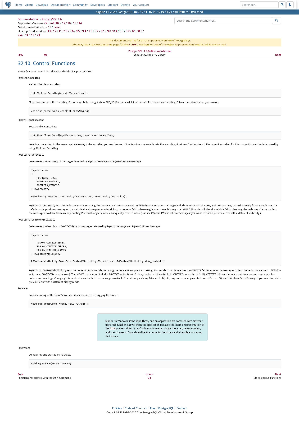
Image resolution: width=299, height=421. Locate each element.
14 (80, 23)
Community (80, 4)
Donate (125, 4)
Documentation (60, 4)
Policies (117, 408)
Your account (141, 4)
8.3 (121, 31)
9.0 (109, 31)
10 (65, 31)
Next (278, 54)
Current (49, 23)
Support (113, 4)
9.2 (96, 31)
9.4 (84, 31)
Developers (97, 4)
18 (57, 23)
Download (42, 4)
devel (56, 27)
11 (60, 31)
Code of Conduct (136, 408)
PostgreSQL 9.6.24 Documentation (149, 51)
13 (49, 31)
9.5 (78, 31)
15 (74, 23)
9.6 (72, 31)
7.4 (20, 35)
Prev (20, 54)
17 (63, 23)
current (134, 44)
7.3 (26, 35)
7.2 (32, 35)
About (29, 4)
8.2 (128, 31)
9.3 (90, 31)
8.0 (140, 31)
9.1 (103, 31)
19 (49, 27)
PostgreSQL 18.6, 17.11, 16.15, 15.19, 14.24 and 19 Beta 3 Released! (160, 12)
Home (18, 4)
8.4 (115, 31)
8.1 (134, 31)
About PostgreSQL (162, 408)
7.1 (38, 35)
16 (69, 23)
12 (54, 31)
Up (45, 54)
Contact (181, 408)
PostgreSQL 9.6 (52, 19)
